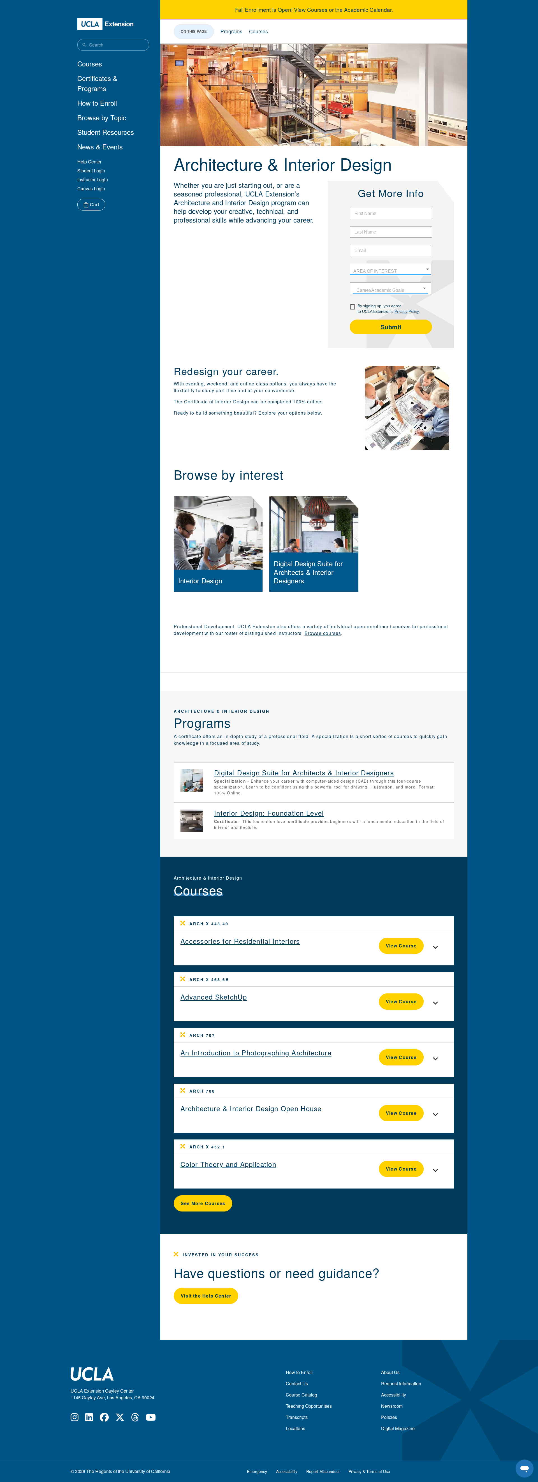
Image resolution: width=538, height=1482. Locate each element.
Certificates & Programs (97, 83)
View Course (401, 945)
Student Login (91, 170)
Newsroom (392, 1406)
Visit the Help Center (206, 1296)
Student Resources (105, 132)
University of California (147, 1471)
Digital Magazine (398, 1428)
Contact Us (297, 1383)
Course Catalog (301, 1394)
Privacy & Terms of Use (369, 1471)
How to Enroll (97, 103)
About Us (390, 1372)
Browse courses (323, 633)
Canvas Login (91, 188)
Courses (89, 63)
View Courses (311, 9)
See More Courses (203, 1203)
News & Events (100, 146)
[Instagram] (74, 1419)
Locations (295, 1428)
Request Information (401, 1383)
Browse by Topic (101, 117)
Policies (389, 1417)
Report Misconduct (323, 1471)
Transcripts (297, 1417)
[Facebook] (104, 1419)
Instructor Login (92, 179)
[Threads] (135, 1419)
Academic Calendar (367, 9)
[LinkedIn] (89, 1419)
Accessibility (393, 1394)
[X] (119, 1419)
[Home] (105, 24)
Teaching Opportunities (309, 1406)
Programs (231, 31)
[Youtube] (151, 1419)
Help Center (89, 161)
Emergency (257, 1471)
